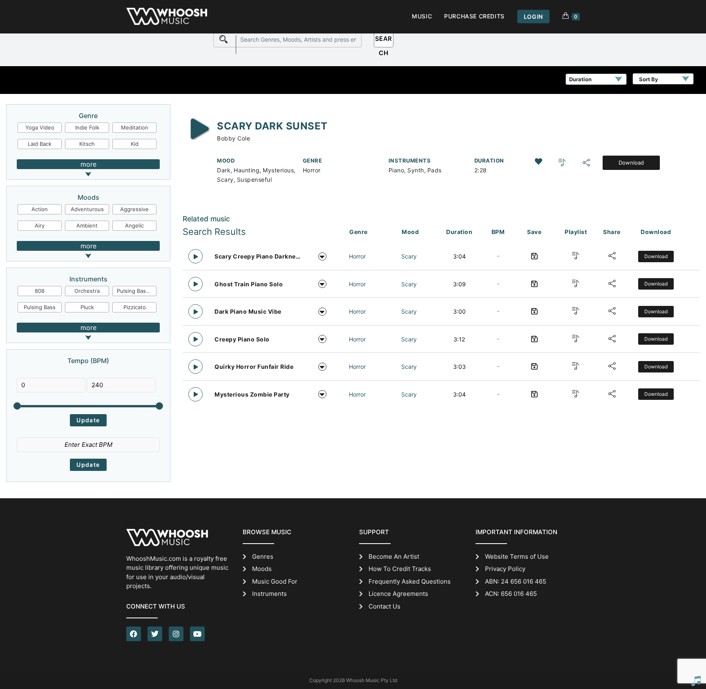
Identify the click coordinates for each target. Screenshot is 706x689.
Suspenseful (254, 179)
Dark (223, 170)
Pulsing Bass (40, 307)
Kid (135, 143)
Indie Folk (87, 127)
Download (631, 162)
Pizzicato (134, 307)
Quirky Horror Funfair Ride (253, 366)
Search (383, 41)
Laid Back (39, 143)
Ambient (87, 225)
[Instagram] (176, 634)
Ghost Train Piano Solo (248, 284)
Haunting (246, 170)
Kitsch (87, 143)
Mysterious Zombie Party (252, 394)
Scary (225, 179)
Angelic (134, 225)
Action (39, 209)
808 (40, 291)
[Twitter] (154, 634)
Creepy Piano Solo (242, 339)
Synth (415, 170)
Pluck (87, 307)
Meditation (134, 127)
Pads (434, 170)
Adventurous (87, 209)
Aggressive (134, 209)
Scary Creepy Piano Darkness (258, 256)
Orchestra (87, 291)
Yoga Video (39, 127)
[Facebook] (133, 634)
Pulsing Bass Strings (137, 291)
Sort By (648, 79)
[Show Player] (696, 681)
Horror (312, 170)
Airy (40, 225)
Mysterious (278, 170)
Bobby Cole (233, 138)
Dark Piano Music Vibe (248, 311)
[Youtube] (197, 634)
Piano (396, 170)
